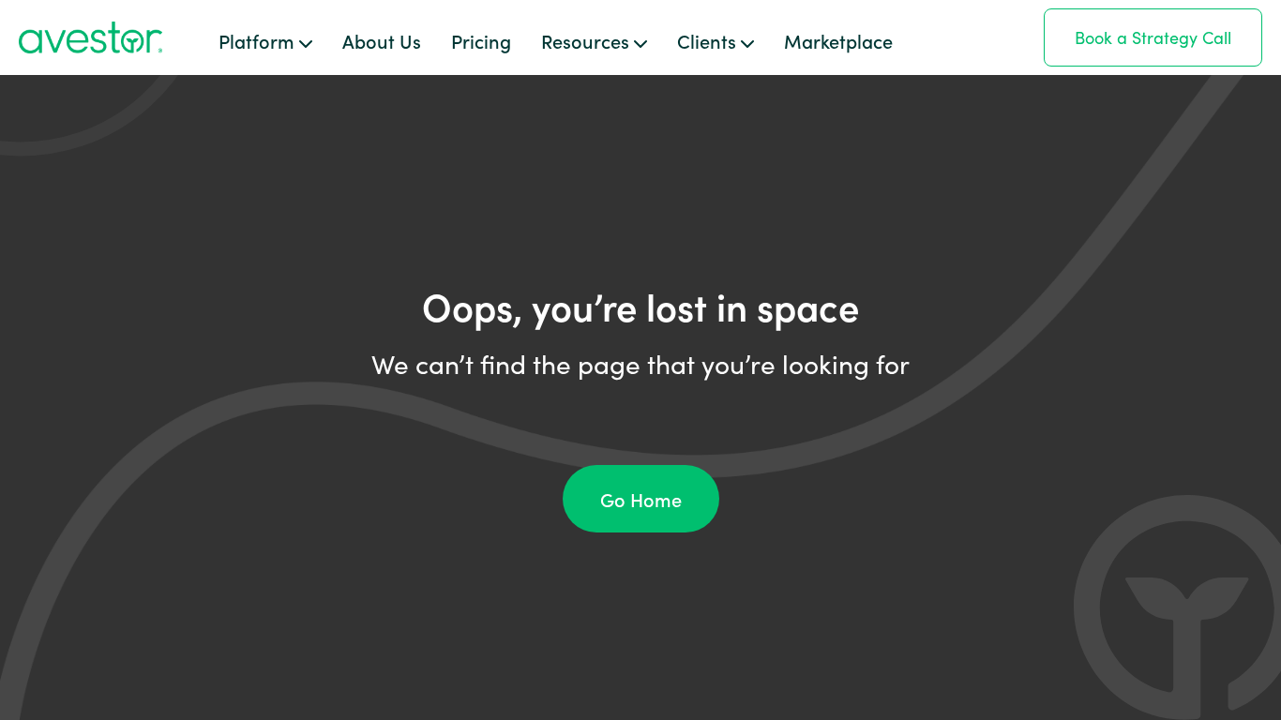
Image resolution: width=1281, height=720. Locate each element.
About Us (381, 40)
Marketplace (838, 40)
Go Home (641, 499)
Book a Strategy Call (1153, 37)
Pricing (481, 40)
